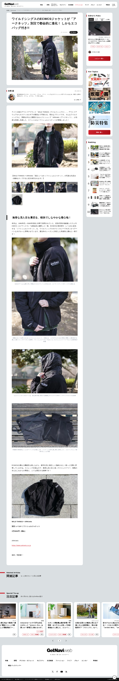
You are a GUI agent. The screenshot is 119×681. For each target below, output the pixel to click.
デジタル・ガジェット (54, 5)
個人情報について (19, 679)
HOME (8, 10)
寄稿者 (108, 4)
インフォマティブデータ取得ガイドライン (34, 679)
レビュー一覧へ (99, 58)
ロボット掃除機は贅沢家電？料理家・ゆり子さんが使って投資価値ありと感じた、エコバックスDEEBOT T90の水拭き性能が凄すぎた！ (32, 625)
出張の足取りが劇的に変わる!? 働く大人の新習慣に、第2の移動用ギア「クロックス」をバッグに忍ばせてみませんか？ (59, 625)
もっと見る (77, 100)
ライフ (87, 4)
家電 (48, 4)
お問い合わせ (57, 679)
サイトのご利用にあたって (7, 679)
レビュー (91, 19)
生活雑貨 (70, 4)
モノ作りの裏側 (102, 19)
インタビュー (96, 19)
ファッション (79, 4)
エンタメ (99, 4)
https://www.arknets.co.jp (21, 545)
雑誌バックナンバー (14, 665)
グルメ (93, 4)
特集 (41, 4)
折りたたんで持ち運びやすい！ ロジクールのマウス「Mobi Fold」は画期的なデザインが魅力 (99, 41)
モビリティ (63, 4)
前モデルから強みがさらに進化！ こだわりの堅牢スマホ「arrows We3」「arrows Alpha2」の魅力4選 (86, 625)
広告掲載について (48, 679)
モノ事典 (108, 19)
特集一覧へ (99, 132)
